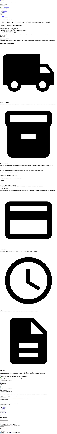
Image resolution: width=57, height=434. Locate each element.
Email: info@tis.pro (6, 8)
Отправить (2, 433)
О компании (4, 407)
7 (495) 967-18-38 (6, 7)
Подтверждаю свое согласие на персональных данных (10, 425)
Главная (3, 16)
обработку (11, 425)
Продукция (3, 10)
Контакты (3, 12)
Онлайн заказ (2, 0)
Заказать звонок (3, 5)
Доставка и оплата (4, 11)
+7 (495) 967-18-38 (3, 412)
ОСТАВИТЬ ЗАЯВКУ (3, 397)
